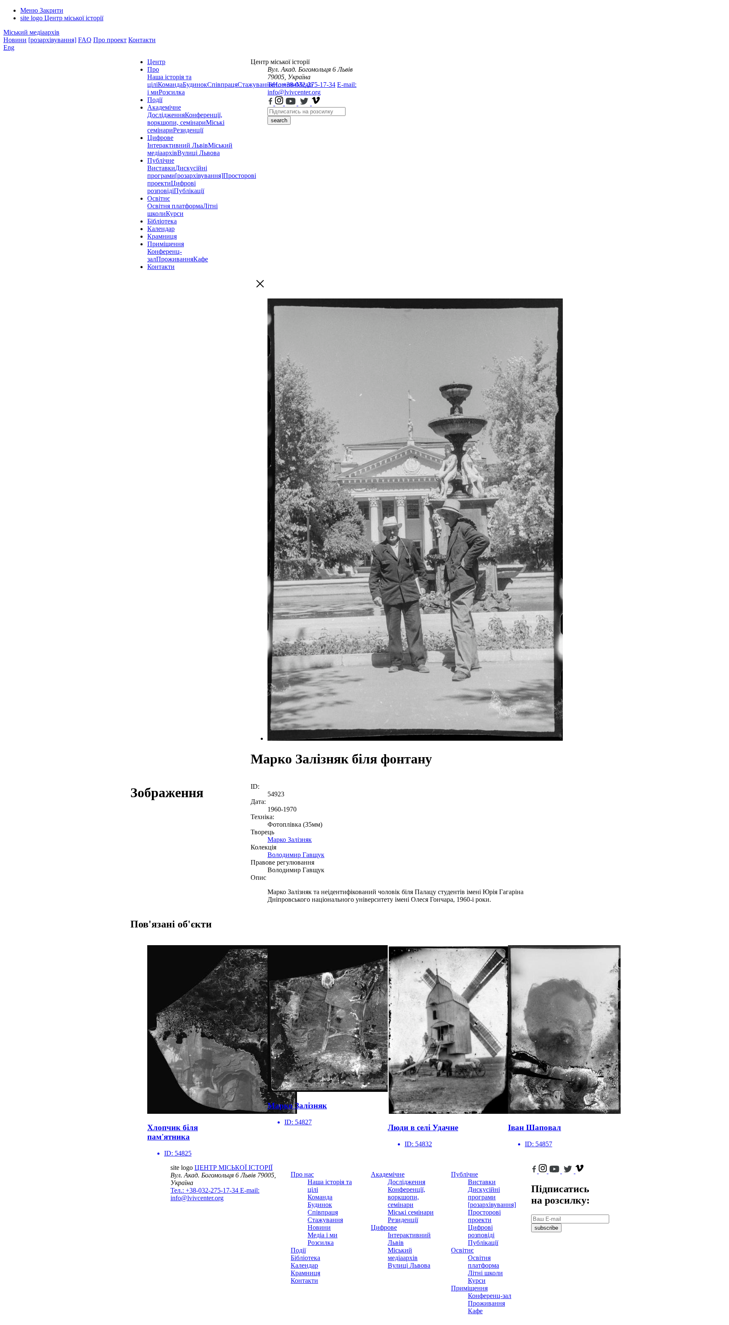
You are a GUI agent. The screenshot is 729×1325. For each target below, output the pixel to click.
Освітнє (158, 198)
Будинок (195, 84)
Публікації (189, 190)
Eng (8, 47)
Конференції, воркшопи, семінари (184, 118)
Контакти (142, 39)
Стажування (325, 1219)
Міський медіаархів (31, 32)
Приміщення (165, 243)
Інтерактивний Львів (177, 145)
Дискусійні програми (484, 1193)
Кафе (200, 259)
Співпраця (222, 84)
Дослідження (166, 114)
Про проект (110, 39)
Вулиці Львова (198, 152)
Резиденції (188, 130)
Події (154, 99)
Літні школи (485, 1273)
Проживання (174, 259)
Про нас (302, 1174)
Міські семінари (411, 1212)
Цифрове (160, 137)
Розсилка (172, 92)
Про (153, 69)
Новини (15, 39)
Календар (161, 228)
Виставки (161, 168)
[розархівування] (52, 39)
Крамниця (162, 236)
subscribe (546, 1228)
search (279, 120)
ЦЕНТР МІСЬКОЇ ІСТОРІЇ (233, 1167)
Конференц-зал (489, 1295)
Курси (175, 213)
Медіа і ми (323, 1235)
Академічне (164, 107)
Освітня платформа (175, 206)
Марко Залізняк (289, 839)
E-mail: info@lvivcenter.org (311, 88)
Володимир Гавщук (295, 854)
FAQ (85, 39)
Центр (156, 61)
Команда (170, 84)
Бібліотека (162, 221)
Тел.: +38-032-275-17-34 (301, 84)
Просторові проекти (484, 1216)
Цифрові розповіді (171, 187)
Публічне (160, 160)
